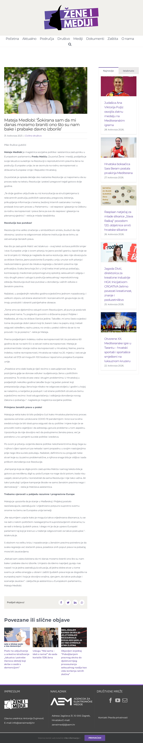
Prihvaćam (95, 738)
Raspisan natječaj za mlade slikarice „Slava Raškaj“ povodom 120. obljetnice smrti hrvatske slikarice (118, 220)
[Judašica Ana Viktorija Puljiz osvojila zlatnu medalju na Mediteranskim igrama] (118, 86)
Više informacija (71, 738)
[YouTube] (117, 700)
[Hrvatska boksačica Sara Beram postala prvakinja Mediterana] (118, 147)
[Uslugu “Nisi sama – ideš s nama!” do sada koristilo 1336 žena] (45, 637)
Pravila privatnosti (118, 717)
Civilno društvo (33, 135)
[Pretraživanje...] (69, 44)
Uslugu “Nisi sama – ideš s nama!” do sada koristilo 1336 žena (45, 654)
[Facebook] (110, 700)
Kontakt (102, 717)
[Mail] (124, 700)
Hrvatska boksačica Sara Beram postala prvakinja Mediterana (118, 168)
